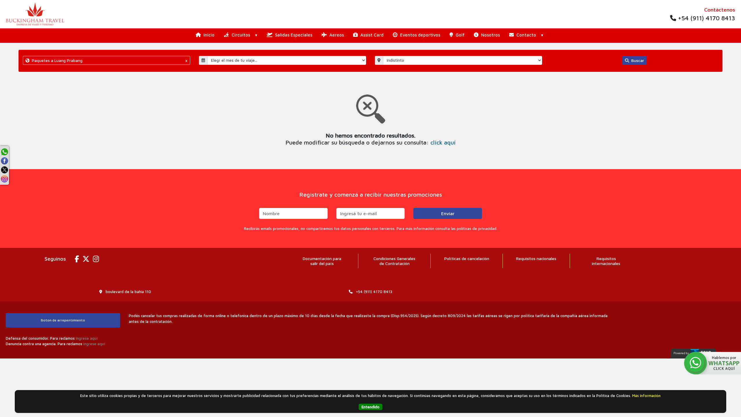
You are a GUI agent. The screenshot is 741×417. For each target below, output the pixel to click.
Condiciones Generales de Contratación (394, 261)
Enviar (447, 213)
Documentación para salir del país (322, 261)
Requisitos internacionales (606, 261)
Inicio (208, 34)
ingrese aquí (87, 338)
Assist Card (371, 34)
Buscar (637, 60)
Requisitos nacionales (536, 258)
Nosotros (490, 34)
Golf (459, 34)
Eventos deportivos (419, 34)
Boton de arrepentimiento (63, 320)
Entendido (370, 407)
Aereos (336, 34)
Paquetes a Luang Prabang (109, 60)
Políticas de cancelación (466, 258)
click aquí (443, 142)
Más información (646, 395)
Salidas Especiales (293, 34)
